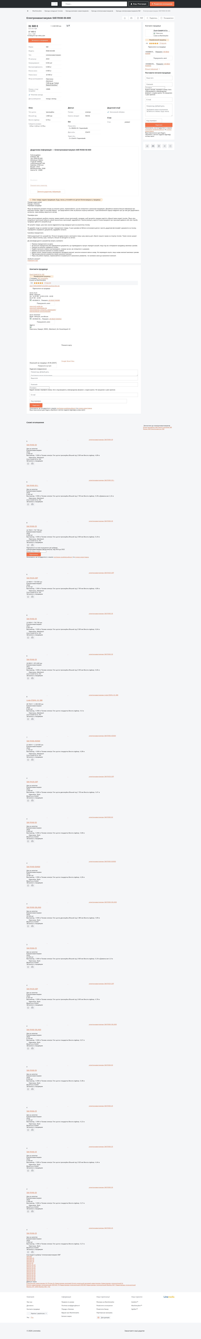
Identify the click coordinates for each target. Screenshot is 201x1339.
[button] (125, 18)
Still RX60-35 (31, 526)
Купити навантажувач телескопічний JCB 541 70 (43, 1285)
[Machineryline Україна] (38, 4)
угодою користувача (85, 408)
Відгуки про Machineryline (70, 1313)
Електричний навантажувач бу (37, 1283)
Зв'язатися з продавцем (40, 40)
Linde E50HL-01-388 (34, 700)
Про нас (29, 1302)
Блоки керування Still (150, 427)
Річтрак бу (51, 1283)
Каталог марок (67, 1316)
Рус (32, 1317)
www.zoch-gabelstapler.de (38, 308)
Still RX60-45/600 (33, 741)
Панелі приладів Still (165, 427)
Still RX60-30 (31, 445)
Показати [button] (44, 300)
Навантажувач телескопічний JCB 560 (73, 1285)
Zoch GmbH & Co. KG (37, 274)
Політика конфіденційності (71, 1305)
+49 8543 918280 (54, 300)
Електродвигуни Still (157, 429)
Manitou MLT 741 (44, 1287)
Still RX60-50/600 (33, 867)
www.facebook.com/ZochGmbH (40, 311)
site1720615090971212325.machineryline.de (45, 286)
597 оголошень (43, 278)
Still (47, 47)
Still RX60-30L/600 (33, 907)
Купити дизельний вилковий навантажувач (86, 1283)
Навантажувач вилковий (63, 1283)
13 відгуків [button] (47, 283)
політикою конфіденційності (66, 408)
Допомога (30, 1305)
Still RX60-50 (31, 822)
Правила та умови (68, 1302)
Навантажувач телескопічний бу (112, 1283)
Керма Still (147, 429)
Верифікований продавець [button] (42, 276)
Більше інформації (151, 69)
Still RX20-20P (32, 578)
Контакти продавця (33, 1309)
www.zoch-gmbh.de (36, 306)
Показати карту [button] (66, 345)
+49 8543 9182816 (55, 319)
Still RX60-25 (31, 948)
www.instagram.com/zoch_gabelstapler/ (43, 310)
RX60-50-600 (50, 51)
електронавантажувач (53, 55)
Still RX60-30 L (32, 486)
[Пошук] (63, 4)
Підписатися (33, 554)
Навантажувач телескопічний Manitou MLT (101, 1285)
